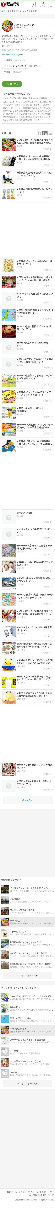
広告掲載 (33, 1195)
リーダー (34, 6)
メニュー (51, 6)
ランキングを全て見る (27, 975)
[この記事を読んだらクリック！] (48, 148)
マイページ (33, 1192)
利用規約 (42, 1195)
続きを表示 (27, 800)
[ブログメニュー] (50, 26)
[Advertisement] (27, 230)
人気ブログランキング (10, 4)
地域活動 (8, 60)
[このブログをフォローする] (12, 84)
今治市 (7, 72)
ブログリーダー (46, 1192)
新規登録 (22, 1192)
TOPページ (12, 1192)
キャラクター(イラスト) (15, 66)
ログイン (42, 6)
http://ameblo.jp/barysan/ (12, 55)
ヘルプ (51, 1195)
